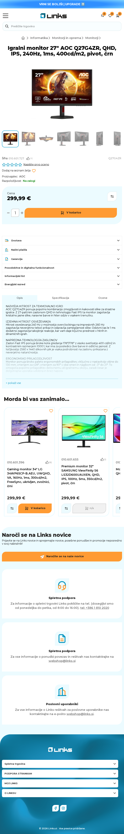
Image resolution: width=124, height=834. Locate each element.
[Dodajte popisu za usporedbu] (112, 196)
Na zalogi (29, 180)
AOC (22, 176)
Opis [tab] (20, 297)
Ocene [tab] (102, 297)
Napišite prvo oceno (36, 164)
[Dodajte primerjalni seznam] (12, 508)
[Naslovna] (23, 38)
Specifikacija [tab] (60, 297)
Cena (11, 193)
